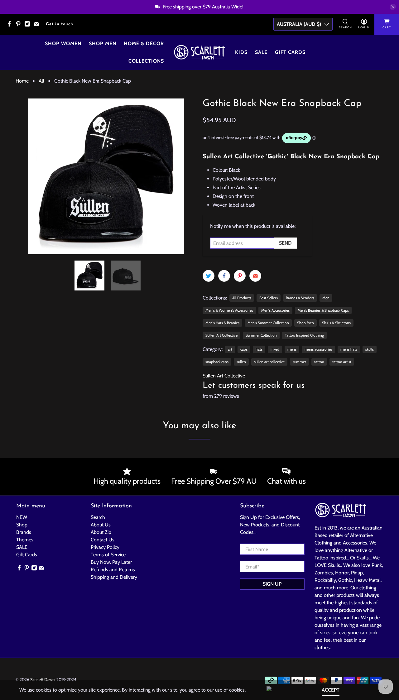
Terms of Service (108, 555)
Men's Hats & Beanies (222, 322)
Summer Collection (261, 335)
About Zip (101, 532)
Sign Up (272, 584)
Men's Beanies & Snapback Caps (323, 310)
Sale (261, 52)
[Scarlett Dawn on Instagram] (28, 26)
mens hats (348, 349)
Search (98, 517)
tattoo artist (341, 361)
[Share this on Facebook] (224, 276)
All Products (241, 297)
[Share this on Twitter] (208, 276)
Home (22, 81)
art (230, 349)
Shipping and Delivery (114, 577)
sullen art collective (269, 361)
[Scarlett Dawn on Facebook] (10, 26)
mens (291, 349)
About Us (101, 525)
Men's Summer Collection (268, 322)
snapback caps (216, 361)
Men (325, 297)
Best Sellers (268, 297)
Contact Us (102, 540)
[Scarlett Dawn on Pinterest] (19, 26)
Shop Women (63, 43)
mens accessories (318, 349)
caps (244, 349)
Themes (24, 540)
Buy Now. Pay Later (111, 562)
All (41, 81)
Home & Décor (144, 43)
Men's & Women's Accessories (229, 310)
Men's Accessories (275, 310)
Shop (21, 525)
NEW (21, 517)
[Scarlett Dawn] (199, 52)
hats (259, 349)
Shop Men (102, 43)
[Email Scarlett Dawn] (38, 26)
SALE (21, 547)
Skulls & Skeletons (336, 322)
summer (299, 361)
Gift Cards (290, 52)
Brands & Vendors (300, 297)
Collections (146, 61)
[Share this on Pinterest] (240, 276)
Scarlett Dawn (42, 679)
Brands (23, 532)
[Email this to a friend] (255, 276)
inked (275, 349)
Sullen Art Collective (221, 335)
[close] (393, 7)
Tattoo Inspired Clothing (304, 335)
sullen (241, 361)
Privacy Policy (105, 547)
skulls (369, 349)
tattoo (319, 361)
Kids (241, 52)
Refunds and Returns (113, 570)
